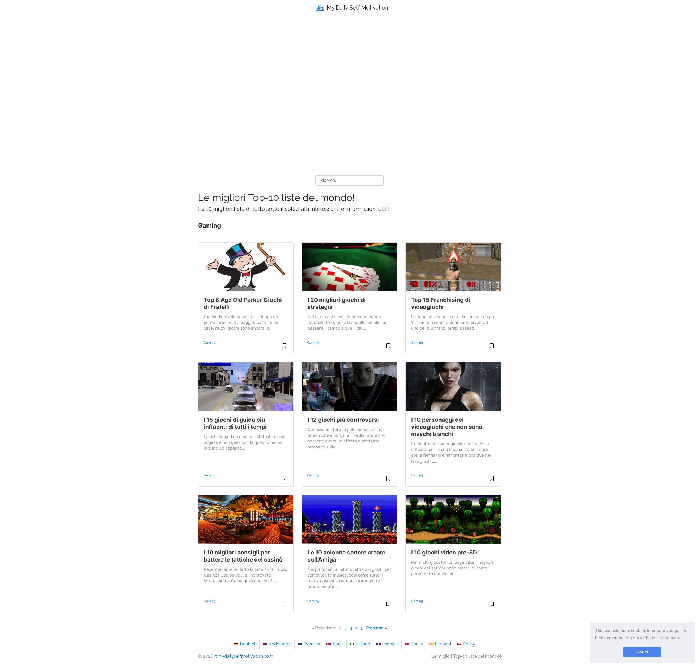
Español (443, 644)
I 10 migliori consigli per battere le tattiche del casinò (243, 556)
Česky (469, 644)
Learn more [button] (669, 638)
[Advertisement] (349, 60)
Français (390, 644)
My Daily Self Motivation (356, 7)
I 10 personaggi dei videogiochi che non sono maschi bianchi (446, 426)
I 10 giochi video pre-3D (444, 552)
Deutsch (248, 644)
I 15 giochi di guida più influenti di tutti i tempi (235, 423)
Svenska (311, 644)
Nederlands (280, 644)
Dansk (416, 644)
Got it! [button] (642, 652)
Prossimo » (376, 627)
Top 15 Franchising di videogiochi (440, 303)
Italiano (363, 644)
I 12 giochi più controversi (343, 419)
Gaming (209, 342)
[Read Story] (284, 348)
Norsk (338, 644)
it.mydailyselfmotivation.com (243, 656)
